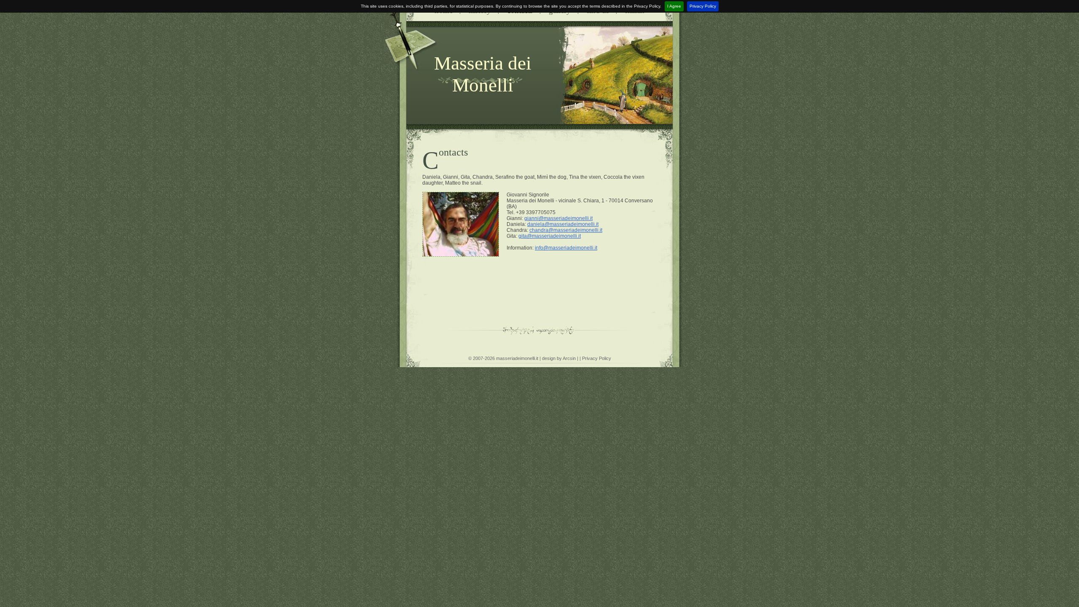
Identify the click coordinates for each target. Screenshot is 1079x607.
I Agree (674, 6)
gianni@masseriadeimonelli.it (558, 218)
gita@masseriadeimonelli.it (549, 236)
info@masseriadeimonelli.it (566, 248)
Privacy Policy (703, 6)
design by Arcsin (559, 358)
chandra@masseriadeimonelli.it (565, 230)
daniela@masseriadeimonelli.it (563, 224)
